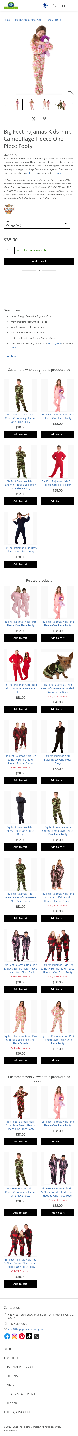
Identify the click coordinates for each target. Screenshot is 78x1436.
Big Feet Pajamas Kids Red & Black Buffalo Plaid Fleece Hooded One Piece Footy (57, 968)
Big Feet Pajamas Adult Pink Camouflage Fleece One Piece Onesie (20, 1039)
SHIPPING (11, 1403)
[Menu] (72, 5)
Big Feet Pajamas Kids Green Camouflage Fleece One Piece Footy (20, 418)
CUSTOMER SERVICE (19, 1367)
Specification (12, 356)
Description (12, 310)
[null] (33, 119)
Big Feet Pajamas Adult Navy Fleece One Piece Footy (20, 830)
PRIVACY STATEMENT (20, 1394)
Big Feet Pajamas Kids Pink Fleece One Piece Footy (58, 416)
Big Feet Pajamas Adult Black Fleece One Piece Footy (57, 759)
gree (36, 172)
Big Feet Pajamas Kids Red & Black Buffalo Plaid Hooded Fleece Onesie (20, 759)
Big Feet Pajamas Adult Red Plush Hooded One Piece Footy (20, 688)
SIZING (9, 1385)
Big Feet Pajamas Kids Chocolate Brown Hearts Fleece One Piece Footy (20, 1125)
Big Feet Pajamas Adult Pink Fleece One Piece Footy (20, 623)
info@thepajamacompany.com (26, 1329)
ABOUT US (12, 1358)
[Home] (9, 5)
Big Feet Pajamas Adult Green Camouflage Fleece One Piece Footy (20, 484)
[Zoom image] (71, 92)
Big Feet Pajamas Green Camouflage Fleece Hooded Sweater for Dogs (57, 688)
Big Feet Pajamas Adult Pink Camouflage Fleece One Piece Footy (57, 1039)
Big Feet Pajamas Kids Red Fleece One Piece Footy (58, 482)
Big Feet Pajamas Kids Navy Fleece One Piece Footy (20, 549)
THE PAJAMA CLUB (17, 1412)
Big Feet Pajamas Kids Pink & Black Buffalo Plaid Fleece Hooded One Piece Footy (20, 968)
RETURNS (11, 1376)
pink (28, 172)
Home (7, 19)
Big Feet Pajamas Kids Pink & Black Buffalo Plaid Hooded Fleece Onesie (58, 897)
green (58, 172)
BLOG (8, 1349)
